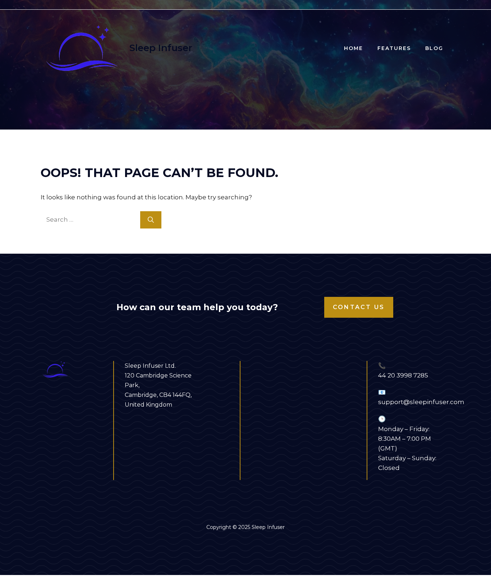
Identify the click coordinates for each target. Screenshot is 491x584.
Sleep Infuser (160, 48)
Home (353, 48)
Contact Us (359, 307)
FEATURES (394, 48)
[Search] (150, 219)
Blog (434, 48)
